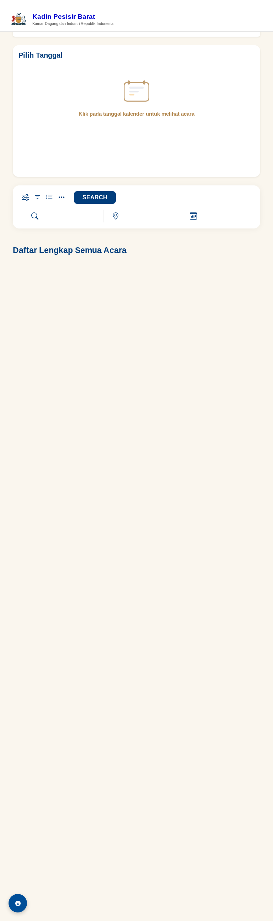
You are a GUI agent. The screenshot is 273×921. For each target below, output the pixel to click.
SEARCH (94, 197)
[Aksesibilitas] (18, 903)
